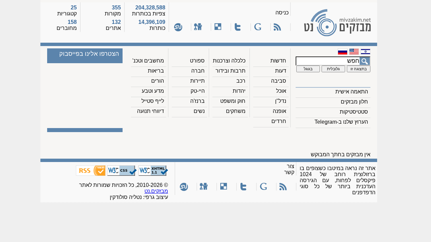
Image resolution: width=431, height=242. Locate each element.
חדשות (278, 61)
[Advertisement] (250, 141)
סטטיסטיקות (354, 112)
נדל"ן (280, 101)
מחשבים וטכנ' (148, 61)
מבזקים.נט (156, 191)
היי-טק (198, 91)
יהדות (239, 91)
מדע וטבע (153, 91)
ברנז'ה (197, 101)
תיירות (197, 81)
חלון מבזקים (354, 102)
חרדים (278, 121)
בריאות (156, 71)
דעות (280, 71)
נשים (199, 111)
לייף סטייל (152, 101)
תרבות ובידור (230, 71)
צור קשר (289, 169)
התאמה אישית (351, 91)
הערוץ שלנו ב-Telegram (341, 122)
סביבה (278, 81)
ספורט (197, 61)
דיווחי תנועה (150, 111)
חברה (198, 71)
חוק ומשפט (232, 101)
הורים (157, 81)
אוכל (281, 91)
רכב (240, 81)
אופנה (279, 111)
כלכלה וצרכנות (229, 61)
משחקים (235, 111)
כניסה (282, 12)
